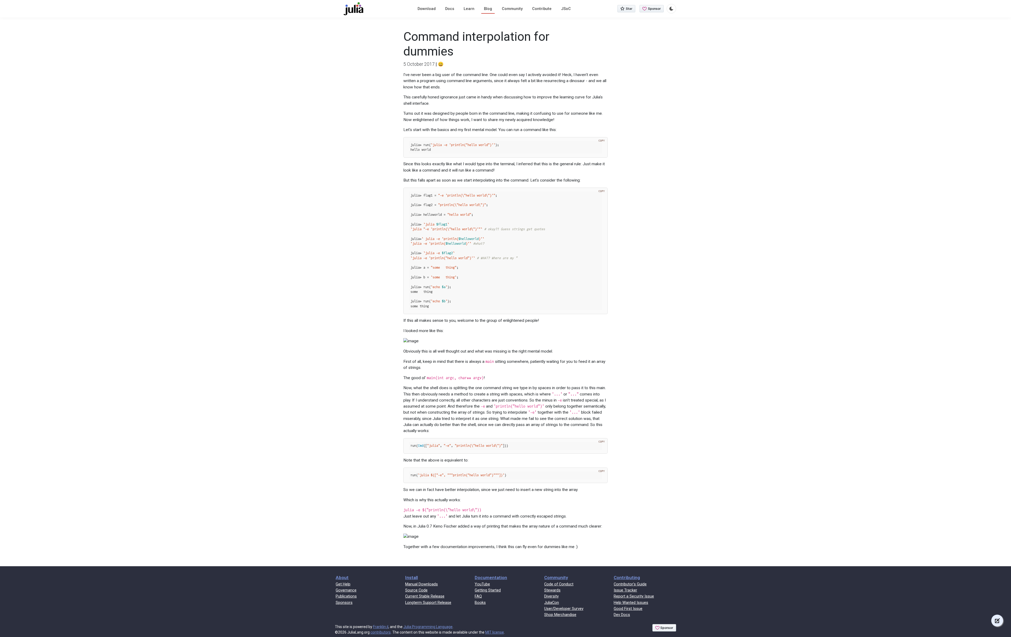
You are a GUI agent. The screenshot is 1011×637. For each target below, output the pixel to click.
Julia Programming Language (428, 627)
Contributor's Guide (630, 584)
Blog (488, 8)
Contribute (542, 8)
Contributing (627, 577)
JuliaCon (551, 602)
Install (411, 577)
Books (480, 602)
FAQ (478, 596)
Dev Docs (622, 614)
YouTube (482, 584)
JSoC (566, 8)
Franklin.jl (380, 627)
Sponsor (654, 9)
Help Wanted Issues (631, 602)
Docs (449, 8)
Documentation (491, 577)
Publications (346, 596)
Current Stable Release (424, 596)
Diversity (551, 596)
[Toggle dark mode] (671, 8)
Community (512, 8)
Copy (601, 140)
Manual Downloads (421, 584)
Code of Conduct (558, 584)
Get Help (343, 584)
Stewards (552, 590)
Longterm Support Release (428, 602)
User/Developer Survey (563, 608)
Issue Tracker (625, 590)
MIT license (494, 632)
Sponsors (344, 602)
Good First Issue (628, 608)
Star (629, 9)
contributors (380, 632)
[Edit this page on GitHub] (997, 620)
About (342, 577)
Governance (346, 590)
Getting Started (488, 590)
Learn (469, 8)
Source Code (416, 590)
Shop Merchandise (560, 614)
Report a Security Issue (634, 596)
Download (427, 8)
